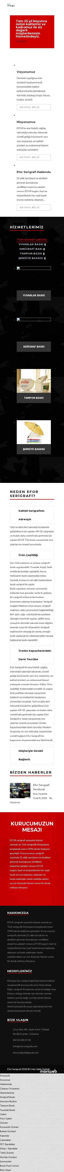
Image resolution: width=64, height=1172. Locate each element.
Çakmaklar (5, 1139)
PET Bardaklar (7, 1144)
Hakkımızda (6, 1084)
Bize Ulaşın (5, 1169)
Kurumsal (5, 1079)
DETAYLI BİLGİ (30, 107)
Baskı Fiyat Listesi (9, 1165)
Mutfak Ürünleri (8, 1157)
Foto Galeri (6, 1118)
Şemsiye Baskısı (8, 1101)
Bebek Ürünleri (8, 1131)
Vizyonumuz (26, 72)
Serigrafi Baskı (7, 1097)
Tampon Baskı (7, 1105)
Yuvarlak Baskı (7, 1109)
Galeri (3, 1114)
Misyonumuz (26, 122)
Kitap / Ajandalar (9, 1148)
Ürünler (4, 1122)
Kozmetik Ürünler (9, 1127)
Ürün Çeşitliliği (28, 555)
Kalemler (4, 1135)
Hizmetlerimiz (7, 1092)
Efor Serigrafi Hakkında (34, 172)
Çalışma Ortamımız (9, 1088)
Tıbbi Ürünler (7, 1152)
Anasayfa (5, 1075)
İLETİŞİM (21, 41)
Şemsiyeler (6, 1161)
